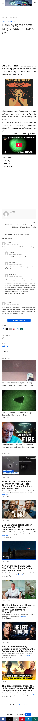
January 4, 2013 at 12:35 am (12, 304)
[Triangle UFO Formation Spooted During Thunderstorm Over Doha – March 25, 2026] (19, 370)
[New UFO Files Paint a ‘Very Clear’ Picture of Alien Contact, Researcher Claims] (19, 550)
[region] (19, 49)
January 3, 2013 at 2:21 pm (12, 244)
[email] (16, 719)
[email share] (10, 329)
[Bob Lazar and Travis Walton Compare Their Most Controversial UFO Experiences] (19, 509)
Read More (5, 494)
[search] (35, 3)
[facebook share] (3, 329)
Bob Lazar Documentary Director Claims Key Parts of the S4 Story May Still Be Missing (19, 648)
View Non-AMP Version (24, 704)
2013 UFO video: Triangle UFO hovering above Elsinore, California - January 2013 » (20, 226)
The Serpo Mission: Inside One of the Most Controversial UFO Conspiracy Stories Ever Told (18, 688)
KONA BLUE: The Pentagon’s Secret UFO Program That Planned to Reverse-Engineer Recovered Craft (17, 485)
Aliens (4, 681)
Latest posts (6, 477)
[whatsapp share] (21, 329)
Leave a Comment (19, 320)
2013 (3, 346)
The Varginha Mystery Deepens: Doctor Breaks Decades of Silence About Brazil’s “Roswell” (18, 608)
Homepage (5, 17)
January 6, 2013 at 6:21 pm (15, 276)
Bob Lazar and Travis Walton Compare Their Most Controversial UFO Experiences (18, 527)
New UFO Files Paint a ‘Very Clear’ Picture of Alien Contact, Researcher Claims (18, 568)
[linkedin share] (18, 329)
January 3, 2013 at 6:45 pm (15, 254)
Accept (28, 714)
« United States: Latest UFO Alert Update (15, 234)
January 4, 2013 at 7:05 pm (15, 264)
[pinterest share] (14, 329)
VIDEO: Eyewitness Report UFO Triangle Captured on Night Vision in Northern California (17, 415)
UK (8, 346)
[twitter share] (7, 329)
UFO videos (13, 17)
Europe (4, 21)
